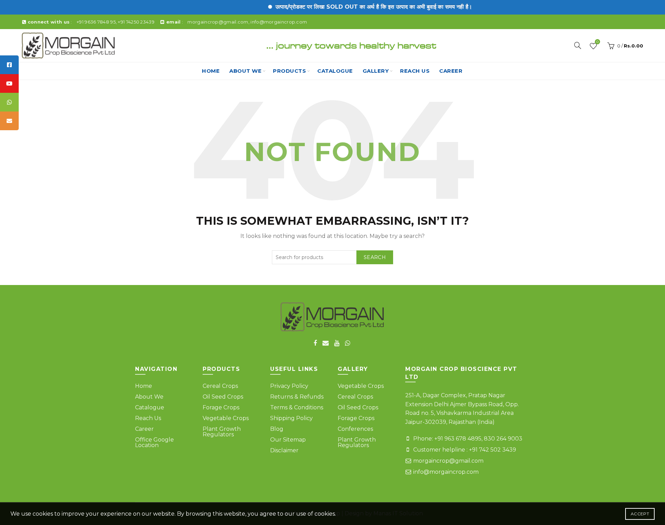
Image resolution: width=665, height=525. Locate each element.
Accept (640, 513)
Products (289, 71)
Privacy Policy (289, 386)
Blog (276, 429)
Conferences (355, 429)
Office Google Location (154, 442)
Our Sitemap (288, 439)
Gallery (376, 71)
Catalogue (335, 71)
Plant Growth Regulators (222, 432)
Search (375, 257)
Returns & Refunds (296, 396)
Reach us (414, 71)
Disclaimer (284, 450)
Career (450, 71)
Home (211, 71)
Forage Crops (221, 407)
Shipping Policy (291, 418)
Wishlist (597, 42)
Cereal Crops (220, 386)
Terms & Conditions (296, 407)
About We (245, 71)
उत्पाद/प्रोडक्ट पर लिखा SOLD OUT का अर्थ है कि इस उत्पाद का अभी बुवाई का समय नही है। (364, 6)
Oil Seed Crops (223, 396)
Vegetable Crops (226, 418)
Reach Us (148, 418)
